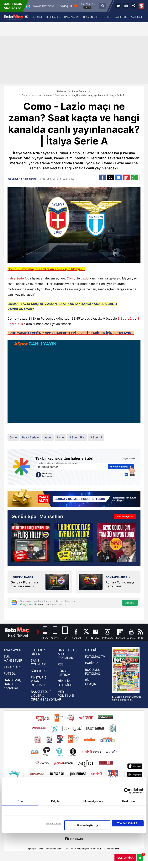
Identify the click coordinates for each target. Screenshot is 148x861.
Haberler (61, 91)
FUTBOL (10, 673)
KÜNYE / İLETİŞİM (64, 673)
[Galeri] (126, 6)
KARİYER (91, 663)
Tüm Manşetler (125, 516)
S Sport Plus (77, 437)
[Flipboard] (126, 177)
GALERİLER (93, 650)
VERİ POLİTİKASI (66, 693)
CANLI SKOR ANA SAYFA (13, 6)
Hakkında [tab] (128, 801)
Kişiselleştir (85, 825)
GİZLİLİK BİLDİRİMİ (64, 683)
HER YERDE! (18, 635)
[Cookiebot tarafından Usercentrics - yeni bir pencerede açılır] (127, 791)
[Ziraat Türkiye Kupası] (141, 6)
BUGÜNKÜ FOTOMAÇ (92, 671)
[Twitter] (110, 177)
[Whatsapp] (134, 177)
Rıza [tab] (20, 801)
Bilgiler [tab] (56, 801)
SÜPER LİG (39, 671)
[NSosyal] (118, 177)
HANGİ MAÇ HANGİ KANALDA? (12, 684)
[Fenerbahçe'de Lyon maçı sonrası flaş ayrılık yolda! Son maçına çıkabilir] (73, 542)
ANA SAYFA (12, 650)
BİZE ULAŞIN (90, 682)
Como (71, 278)
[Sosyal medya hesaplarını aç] (134, 6)
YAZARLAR (12, 667)
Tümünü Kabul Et (127, 823)
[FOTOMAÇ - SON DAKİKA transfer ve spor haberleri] (13, 16)
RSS (61, 664)
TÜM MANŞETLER (13, 658)
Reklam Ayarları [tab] (92, 801)
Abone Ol (130, 602)
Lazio (85, 278)
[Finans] (74, 498)
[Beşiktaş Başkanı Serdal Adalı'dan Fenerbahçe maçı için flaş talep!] (30, 542)
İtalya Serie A (79, 91)
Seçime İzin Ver (53, 823)
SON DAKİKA (125, 857)
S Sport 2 (125, 318)
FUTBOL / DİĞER (38, 652)
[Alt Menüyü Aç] (26, 17)
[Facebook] (102, 177)
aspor (48, 437)
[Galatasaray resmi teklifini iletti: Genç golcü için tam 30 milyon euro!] (116, 542)
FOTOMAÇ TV (95, 656)
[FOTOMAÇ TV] (118, 6)
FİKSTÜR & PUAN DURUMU (38, 681)
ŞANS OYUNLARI (38, 662)
